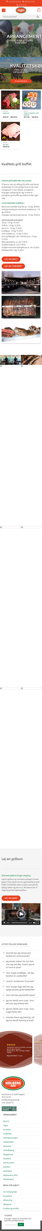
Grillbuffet (7, 1134)
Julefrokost (7, 1171)
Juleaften (6, 1167)
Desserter (7, 1146)
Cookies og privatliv (11, 1208)
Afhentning (7, 1200)
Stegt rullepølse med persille (31, 114)
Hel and (5, 145)
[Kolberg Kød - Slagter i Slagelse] (21, 10)
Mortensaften (8, 1163)
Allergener (7, 1204)
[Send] (38, 17)
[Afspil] (4, 923)
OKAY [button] (21, 1224)
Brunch (6, 1121)
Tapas (5, 1125)
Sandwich (7, 1158)
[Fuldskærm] (38, 923)
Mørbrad (6, 113)
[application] (21, 914)
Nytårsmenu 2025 (10, 1175)
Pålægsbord (8, 1154)
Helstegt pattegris (10, 1138)
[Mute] (34, 923)
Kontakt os (7, 1196)
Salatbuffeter (8, 1142)
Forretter (7, 1129)
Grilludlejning (8, 1150)
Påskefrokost (8, 1179)
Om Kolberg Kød (10, 1192)
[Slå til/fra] (4, 953)
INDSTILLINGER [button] (10, 1225)
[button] (3, 10)
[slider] (19, 922)
